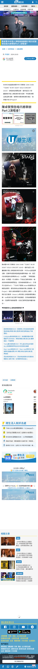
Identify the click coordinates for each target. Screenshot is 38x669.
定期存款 (30, 9)
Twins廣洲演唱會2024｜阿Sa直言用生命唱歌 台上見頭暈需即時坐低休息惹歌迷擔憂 (18, 345)
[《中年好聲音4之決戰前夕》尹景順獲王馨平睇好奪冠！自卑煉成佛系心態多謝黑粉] (8, 545)
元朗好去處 (15, 638)
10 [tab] (20, 14)
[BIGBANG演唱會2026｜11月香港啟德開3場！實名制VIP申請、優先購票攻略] (8, 568)
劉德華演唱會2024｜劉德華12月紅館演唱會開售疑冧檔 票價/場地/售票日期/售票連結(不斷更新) (19, 331)
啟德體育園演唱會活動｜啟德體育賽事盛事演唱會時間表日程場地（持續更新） (24, 580)
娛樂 (18, 538)
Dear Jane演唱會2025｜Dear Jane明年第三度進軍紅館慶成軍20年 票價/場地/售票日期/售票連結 (19, 351)
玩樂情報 (11, 49)
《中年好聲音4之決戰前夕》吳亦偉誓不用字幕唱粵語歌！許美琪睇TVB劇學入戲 (24, 556)
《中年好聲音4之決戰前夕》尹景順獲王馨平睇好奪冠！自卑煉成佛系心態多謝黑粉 (24, 544)
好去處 (6, 380)
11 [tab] (22, 14)
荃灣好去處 (24, 638)
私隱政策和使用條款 (20, 658)
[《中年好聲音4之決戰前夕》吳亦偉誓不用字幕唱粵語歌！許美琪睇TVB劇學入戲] (8, 556)
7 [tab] (15, 14)
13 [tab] (17, 16)
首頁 (3, 49)
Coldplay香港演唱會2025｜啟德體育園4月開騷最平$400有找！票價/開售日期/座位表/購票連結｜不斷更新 (19, 338)
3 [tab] (18, 11)
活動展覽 (19, 49)
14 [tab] (18, 16)
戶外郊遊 (24, 640)
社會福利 (32, 640)
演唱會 (6, 6)
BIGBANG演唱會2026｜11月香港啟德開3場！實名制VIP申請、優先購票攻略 (24, 568)
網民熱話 (4, 646)
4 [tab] (20, 11)
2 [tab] (17, 11)
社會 (11, 640)
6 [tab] (24, 11)
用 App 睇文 (31, 58)
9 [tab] (18, 14)
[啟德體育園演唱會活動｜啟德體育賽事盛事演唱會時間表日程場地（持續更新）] (8, 580)
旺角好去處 (5, 640)
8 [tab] (17, 14)
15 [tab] (20, 16)
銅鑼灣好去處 (5, 638)
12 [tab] (24, 14)
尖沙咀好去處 (21, 636)
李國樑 (7, 54)
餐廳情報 (17, 640)
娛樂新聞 (23, 9)
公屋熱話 (16, 9)
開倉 (14, 636)
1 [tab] (15, 11)
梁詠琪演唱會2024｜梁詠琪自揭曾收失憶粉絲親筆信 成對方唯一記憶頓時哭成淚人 (19, 357)
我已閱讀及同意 (19, 661)
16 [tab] (22, 16)
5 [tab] (22, 11)
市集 (9, 636)
